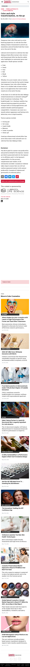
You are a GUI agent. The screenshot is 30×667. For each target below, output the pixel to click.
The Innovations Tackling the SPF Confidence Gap (12, 509)
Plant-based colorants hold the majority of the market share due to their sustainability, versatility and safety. (14, 608)
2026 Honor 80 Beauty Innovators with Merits (12, 353)
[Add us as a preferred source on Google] (17, 176)
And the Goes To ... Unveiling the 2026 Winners (12, 482)
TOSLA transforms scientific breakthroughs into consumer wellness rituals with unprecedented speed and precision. (14, 394)
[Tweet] (13, 176)
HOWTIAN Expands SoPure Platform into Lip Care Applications (15, 635)
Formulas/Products (12, 9)
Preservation (5, 562)
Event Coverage (6, 349)
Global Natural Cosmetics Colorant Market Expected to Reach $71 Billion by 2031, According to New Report (15, 602)
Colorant (4, 314)
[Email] (2, 176)
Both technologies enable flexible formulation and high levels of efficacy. (14, 540)
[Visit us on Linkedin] (2, 201)
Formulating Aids (6, 631)
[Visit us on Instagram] (19, 658)
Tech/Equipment (6, 532)
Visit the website (5, 196)
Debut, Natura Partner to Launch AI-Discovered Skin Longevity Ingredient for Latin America (14, 422)
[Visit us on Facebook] (10, 658)
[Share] (6, 176)
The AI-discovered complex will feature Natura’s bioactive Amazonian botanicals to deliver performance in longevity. (14, 428)
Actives (4, 417)
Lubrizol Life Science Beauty (19, 19)
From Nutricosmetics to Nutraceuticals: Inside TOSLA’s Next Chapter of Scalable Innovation (15, 388)
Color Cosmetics (8, 10)
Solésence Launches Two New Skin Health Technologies (13, 536)
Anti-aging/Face (6, 505)
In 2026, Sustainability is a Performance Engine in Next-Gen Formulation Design (14, 455)
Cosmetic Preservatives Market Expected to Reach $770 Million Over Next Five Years (13, 567)
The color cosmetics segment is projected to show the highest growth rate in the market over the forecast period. (15, 574)
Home (2, 9)
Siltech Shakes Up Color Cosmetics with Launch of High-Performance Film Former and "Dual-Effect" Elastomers (15, 319)
